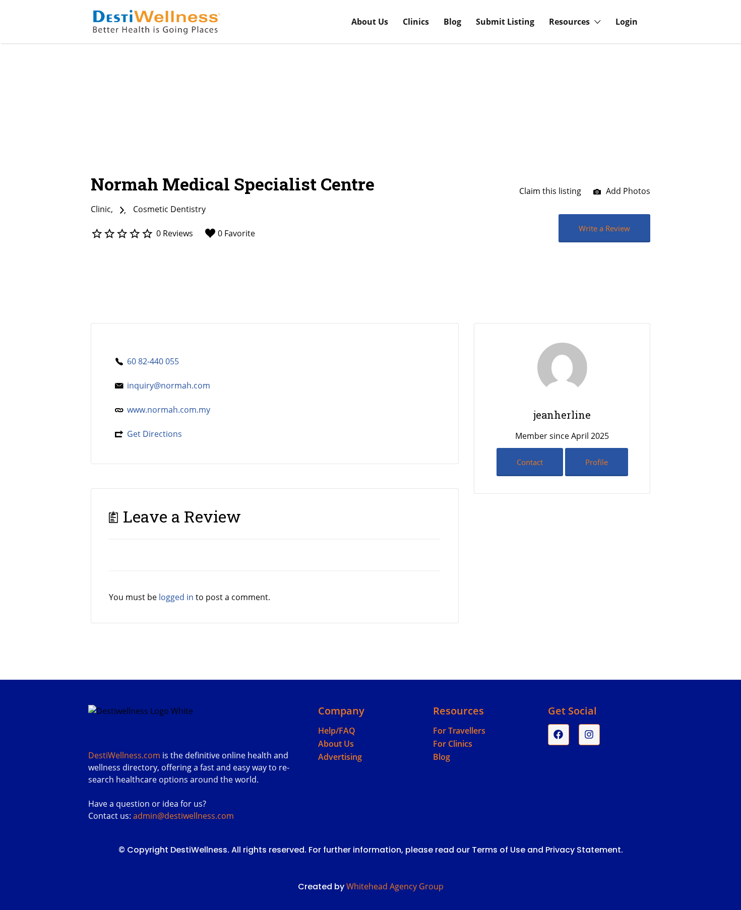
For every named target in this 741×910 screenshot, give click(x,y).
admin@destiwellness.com (183, 815)
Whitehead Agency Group (395, 886)
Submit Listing (505, 21)
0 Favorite (236, 233)
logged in (176, 597)
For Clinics (452, 743)
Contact (530, 462)
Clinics (416, 21)
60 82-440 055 (153, 361)
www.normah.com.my (168, 409)
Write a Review (604, 228)
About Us (369, 21)
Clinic (101, 209)
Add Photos (627, 191)
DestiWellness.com (124, 755)
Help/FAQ (336, 730)
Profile (596, 462)
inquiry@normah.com (168, 385)
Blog (452, 21)
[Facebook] (558, 734)
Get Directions (154, 433)
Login (626, 21)
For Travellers (459, 730)
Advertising (340, 756)
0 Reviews (174, 233)
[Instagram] (589, 734)
